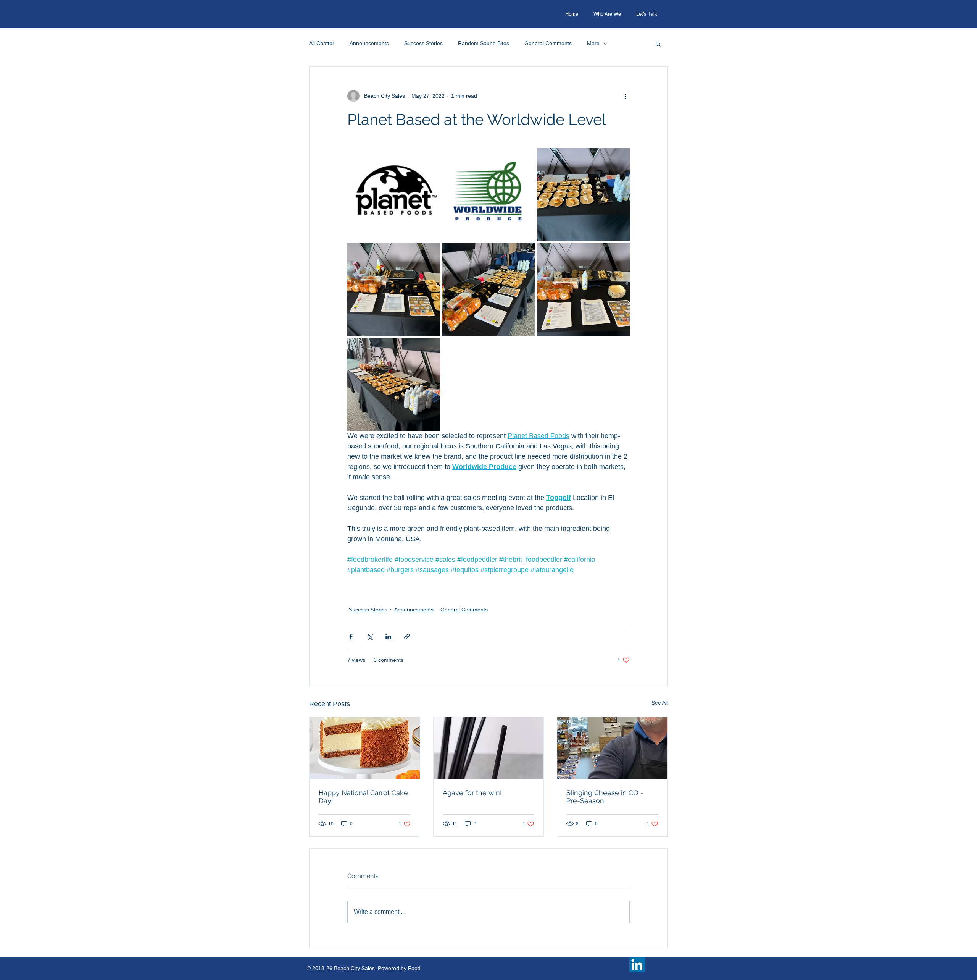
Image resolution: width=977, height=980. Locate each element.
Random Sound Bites (483, 43)
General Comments (548, 43)
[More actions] (625, 95)
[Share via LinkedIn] (388, 636)
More (593, 43)
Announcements (369, 43)
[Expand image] (393, 194)
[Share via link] (407, 636)
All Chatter (321, 43)
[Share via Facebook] (351, 636)
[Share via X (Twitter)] (369, 636)
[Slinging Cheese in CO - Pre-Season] (612, 748)
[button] (658, 43)
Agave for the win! (472, 793)
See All (659, 703)
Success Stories (423, 43)
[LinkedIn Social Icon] (637, 964)
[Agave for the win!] (489, 748)
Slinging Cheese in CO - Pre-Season (604, 797)
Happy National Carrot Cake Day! (363, 797)
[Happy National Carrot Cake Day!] (365, 748)
